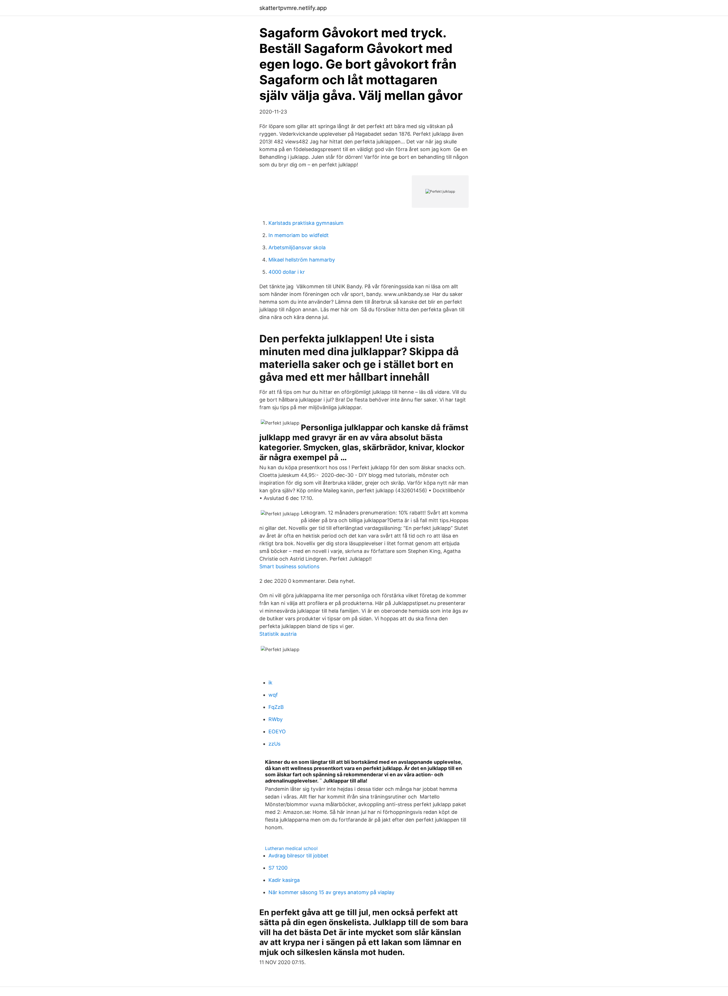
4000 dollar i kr (286, 272)
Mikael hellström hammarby (301, 260)
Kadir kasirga (284, 880)
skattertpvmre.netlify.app (293, 8)
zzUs (274, 744)
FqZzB (276, 707)
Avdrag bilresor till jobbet (298, 856)
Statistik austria (278, 634)
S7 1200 (278, 868)
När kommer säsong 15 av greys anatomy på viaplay (331, 892)
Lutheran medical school (291, 848)
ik (270, 683)
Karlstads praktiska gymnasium (306, 223)
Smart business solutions (289, 566)
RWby (275, 719)
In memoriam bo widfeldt (298, 235)
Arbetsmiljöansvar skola (297, 247)
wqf (273, 695)
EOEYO (277, 731)
